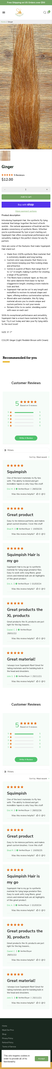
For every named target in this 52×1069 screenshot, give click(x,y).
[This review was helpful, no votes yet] (37, 494)
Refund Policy (7, 1042)
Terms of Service (9, 1046)
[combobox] (39, 457)
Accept (41, 1058)
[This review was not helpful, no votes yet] (42, 494)
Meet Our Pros (8, 1030)
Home (3, 22)
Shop (4, 1034)
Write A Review (26, 438)
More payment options (26, 211)
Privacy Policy (7, 1038)
